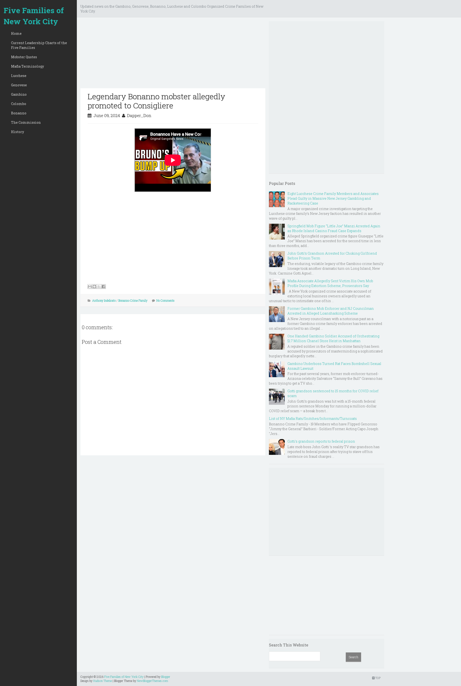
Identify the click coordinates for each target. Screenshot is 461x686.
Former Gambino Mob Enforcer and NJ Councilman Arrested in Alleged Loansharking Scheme (330, 311)
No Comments (165, 300)
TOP (378, 678)
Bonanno (18, 113)
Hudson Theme (102, 681)
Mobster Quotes (24, 57)
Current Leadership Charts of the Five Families (39, 45)
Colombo (18, 103)
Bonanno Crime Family (132, 300)
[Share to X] (99, 286)
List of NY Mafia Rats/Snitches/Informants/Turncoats (313, 418)
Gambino (19, 94)
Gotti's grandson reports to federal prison (321, 441)
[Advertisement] (172, 54)
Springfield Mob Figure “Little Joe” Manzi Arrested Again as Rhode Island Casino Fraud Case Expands (333, 228)
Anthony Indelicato (104, 300)
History (17, 131)
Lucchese (18, 75)
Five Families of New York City (34, 15)
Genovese (19, 85)
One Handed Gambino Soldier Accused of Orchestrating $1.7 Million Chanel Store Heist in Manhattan (333, 338)
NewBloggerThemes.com (152, 681)
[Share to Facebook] (103, 286)
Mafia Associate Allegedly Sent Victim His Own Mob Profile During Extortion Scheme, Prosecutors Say (330, 283)
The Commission (26, 122)
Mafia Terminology (27, 66)
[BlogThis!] (94, 286)
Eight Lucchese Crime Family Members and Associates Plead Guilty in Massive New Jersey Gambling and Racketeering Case (333, 198)
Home (16, 33)
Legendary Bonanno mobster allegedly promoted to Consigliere (156, 101)
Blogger (165, 677)
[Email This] (89, 286)
